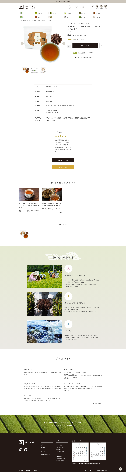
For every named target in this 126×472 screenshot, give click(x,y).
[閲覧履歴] (101, 7)
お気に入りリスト (44, 445)
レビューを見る (83, 39)
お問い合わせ (59, 456)
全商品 (24, 20)
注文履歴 (43, 447)
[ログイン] (97, 7)
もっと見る (37, 214)
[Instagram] (20, 449)
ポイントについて (60, 453)
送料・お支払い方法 (60, 447)
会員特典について (60, 451)
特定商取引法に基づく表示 (101, 470)
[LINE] (25, 449)
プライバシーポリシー (60, 458)
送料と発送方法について (83, 53)
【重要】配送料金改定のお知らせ (63, 1)
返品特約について (60, 449)
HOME (20, 20)
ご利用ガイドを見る (97, 403)
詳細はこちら (66, 378)
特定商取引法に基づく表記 (62, 460)
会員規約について (60, 455)
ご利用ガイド (59, 444)
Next (63, 43)
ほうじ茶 (28, 20)
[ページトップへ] (120, 469)
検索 (92, 7)
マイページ (43, 444)
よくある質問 (59, 445)
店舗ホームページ (45, 454)
